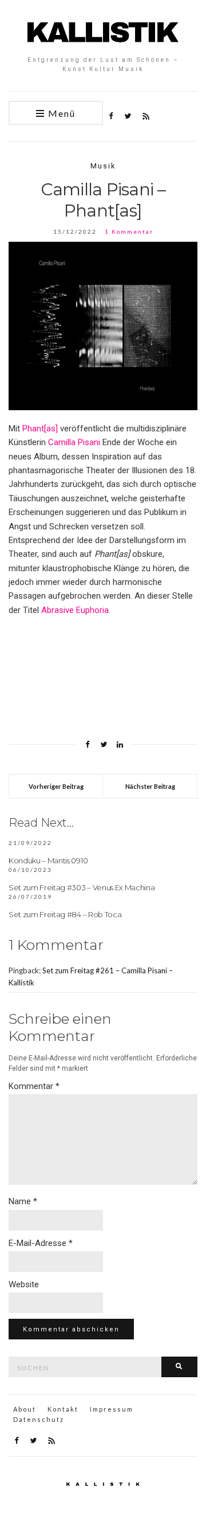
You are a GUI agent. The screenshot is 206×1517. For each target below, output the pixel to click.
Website (24, 1284)
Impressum (111, 1409)
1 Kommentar (129, 231)
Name (23, 1201)
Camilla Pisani (74, 442)
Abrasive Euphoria (75, 610)
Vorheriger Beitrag (56, 786)
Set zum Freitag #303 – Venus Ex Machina (81, 887)
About (24, 1409)
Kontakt (62, 1409)
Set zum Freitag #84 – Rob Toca (65, 914)
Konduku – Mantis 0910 (48, 860)
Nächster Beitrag (150, 786)
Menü (60, 113)
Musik (103, 166)
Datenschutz (38, 1419)
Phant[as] (40, 428)
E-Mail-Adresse (41, 1243)
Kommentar (34, 1086)
